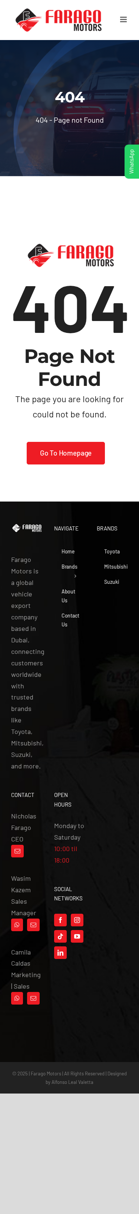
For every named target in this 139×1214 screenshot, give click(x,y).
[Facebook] (60, 920)
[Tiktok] (60, 936)
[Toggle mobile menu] (124, 19)
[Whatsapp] (17, 925)
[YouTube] (77, 936)
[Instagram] (77, 920)
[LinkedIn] (60, 952)
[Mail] (17, 851)
